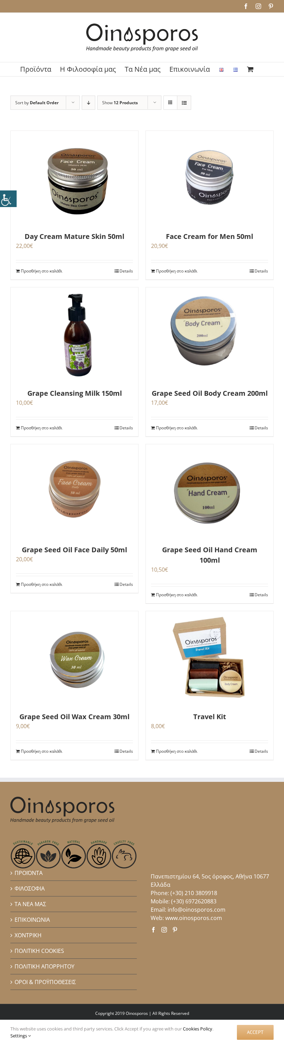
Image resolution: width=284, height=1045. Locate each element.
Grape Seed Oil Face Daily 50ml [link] (74, 549)
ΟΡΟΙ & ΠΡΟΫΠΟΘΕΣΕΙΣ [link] (45, 982)
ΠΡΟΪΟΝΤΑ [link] (29, 873)
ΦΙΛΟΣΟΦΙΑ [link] (30, 888)
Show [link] (120, 103)
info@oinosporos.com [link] (196, 909)
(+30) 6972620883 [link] (193, 901)
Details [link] (126, 271)
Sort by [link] (37, 103)
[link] (8, 198)
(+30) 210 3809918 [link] (193, 893)
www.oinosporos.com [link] (193, 918)
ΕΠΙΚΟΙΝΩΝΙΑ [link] (32, 919)
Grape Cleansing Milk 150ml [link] (74, 393)
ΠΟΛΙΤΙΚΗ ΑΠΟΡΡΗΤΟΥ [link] (44, 966)
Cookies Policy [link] (197, 1029)
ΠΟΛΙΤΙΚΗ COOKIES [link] (39, 951)
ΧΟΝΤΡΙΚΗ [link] (28, 935)
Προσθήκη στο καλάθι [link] (41, 271)
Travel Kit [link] (209, 716)
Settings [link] (19, 1036)
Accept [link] (255, 1032)
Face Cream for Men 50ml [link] (209, 236)
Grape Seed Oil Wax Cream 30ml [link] (74, 716)
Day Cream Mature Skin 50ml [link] (74, 236)
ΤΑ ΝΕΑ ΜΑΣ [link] (30, 904)
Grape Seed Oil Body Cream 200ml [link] (210, 393)
